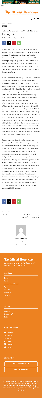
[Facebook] (28, 19)
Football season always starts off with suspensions (31, 216)
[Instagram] (31, 19)
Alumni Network (21, 370)
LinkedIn (9, 344)
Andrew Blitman (8, 38)
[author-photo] (21, 236)
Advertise (7, 311)
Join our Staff (8, 314)
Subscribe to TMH (21, 364)
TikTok (8, 341)
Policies (6, 317)
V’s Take (7, 290)
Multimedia (7, 293)
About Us (7, 295)
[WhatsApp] (19, 43)
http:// (21, 242)
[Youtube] (38, 19)
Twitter (9, 338)
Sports (6, 281)
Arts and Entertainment (11, 284)
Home (3, 23)
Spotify (9, 347)
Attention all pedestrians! (10, 215)
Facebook (10, 332)
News (6, 278)
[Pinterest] (14, 43)
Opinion (9, 23)
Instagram (9, 335)
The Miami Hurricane (18, 259)
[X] (34, 19)
